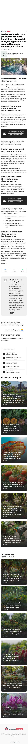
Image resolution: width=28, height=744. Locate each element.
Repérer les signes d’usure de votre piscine (11, 353)
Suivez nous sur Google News (12, 330)
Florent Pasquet (11, 49)
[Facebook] (9, 312)
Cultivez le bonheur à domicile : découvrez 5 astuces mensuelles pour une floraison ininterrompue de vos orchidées (13, 711)
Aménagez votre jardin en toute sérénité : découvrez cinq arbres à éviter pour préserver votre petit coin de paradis (12, 577)
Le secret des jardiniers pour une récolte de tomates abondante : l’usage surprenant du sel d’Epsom (13, 484)
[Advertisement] (14, 15)
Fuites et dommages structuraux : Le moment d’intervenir (13, 358)
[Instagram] (13, 312)
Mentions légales (5, 734)
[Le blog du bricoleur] (6, 31)
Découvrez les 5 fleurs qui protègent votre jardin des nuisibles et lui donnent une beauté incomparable (11, 427)
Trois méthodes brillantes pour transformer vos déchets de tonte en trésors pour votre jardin (13, 685)
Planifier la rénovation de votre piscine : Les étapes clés (13, 371)
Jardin (4, 263)
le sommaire (9, 349)
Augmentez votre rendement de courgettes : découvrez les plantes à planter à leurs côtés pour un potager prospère (12, 604)
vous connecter (11, 338)
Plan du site (14, 736)
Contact (13, 734)
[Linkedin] (11, 312)
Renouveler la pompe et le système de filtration (11, 362)
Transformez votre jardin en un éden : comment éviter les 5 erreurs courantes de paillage (12, 632)
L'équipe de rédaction (20, 734)
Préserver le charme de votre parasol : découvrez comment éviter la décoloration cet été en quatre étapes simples (12, 455)
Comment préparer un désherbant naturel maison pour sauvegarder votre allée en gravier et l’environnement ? (12, 539)
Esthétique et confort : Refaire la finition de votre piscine (13, 367)
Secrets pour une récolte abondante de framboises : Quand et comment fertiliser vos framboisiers (11, 657)
